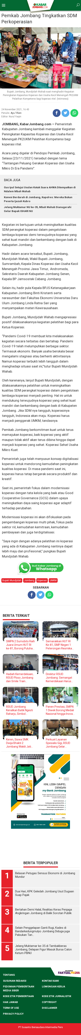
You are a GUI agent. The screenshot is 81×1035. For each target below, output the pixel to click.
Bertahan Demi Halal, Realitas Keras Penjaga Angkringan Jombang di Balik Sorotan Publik (43, 911)
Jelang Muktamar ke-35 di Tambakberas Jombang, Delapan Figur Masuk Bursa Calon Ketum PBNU (43, 949)
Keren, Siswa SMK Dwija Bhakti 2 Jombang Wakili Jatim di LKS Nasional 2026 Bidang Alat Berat (20, 743)
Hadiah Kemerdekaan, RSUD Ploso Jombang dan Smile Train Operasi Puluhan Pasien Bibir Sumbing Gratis (19, 677)
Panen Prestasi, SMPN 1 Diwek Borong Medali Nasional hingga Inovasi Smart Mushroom (60, 710)
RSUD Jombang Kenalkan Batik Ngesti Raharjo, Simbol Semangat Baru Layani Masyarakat (20, 710)
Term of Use (11, 1007)
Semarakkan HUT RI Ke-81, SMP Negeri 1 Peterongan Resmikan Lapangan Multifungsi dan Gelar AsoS (60, 645)
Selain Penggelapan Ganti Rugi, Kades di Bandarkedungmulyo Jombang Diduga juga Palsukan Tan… (42, 931)
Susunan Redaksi (14, 980)
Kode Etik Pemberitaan (18, 996)
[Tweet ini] (65, 113)
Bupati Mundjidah (11, 580)
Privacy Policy (13, 1013)
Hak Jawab (10, 1002)
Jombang (29, 580)
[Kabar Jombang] (40, 5)
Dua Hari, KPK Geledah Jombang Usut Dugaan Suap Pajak (44, 893)
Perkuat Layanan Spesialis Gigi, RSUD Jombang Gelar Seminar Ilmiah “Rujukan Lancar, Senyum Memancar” (58, 743)
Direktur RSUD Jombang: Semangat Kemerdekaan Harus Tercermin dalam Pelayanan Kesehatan (59, 677)
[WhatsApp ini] (74, 113)
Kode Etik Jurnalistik (56, 996)
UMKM (53, 580)
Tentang (9, 974)
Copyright (49, 1002)
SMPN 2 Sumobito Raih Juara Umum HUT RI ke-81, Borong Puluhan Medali (20, 645)
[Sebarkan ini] (57, 113)
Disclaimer (49, 1007)
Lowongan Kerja (53, 986)
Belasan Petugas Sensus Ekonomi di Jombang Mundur (45, 875)
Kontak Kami (50, 980)
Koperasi (42, 580)
